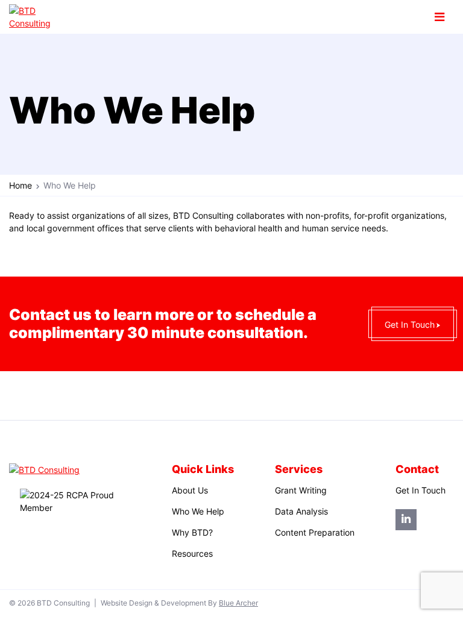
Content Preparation (314, 532)
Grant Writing (301, 490)
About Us (190, 490)
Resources (192, 553)
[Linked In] (406, 519)
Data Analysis (301, 511)
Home (20, 185)
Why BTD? (192, 532)
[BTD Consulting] (38, 17)
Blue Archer (238, 603)
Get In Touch (410, 324)
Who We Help (198, 511)
